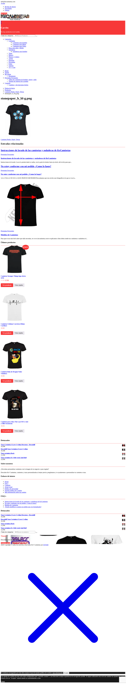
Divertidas (12, 62)
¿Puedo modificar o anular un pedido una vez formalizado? (23, 507)
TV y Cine (12, 67)
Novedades (8, 8)
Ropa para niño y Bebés (16, 48)
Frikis (10, 64)
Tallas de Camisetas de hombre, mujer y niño (23, 79)
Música (11, 55)
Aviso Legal (8, 487)
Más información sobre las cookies (15, 492)
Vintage (11, 66)
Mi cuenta (4, 13)
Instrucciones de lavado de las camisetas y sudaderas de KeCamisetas (35, 150)
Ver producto (6, 285)
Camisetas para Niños (19, 46)
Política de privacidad (11, 489)
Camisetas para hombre (20, 43)
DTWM (45, 545)
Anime (11, 58)
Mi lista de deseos (10, 7)
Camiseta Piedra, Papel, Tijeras (10, 139)
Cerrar (3, 681)
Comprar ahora (5, 543)
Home (7, 71)
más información (57, 673)
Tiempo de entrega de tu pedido (18, 81)
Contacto (7, 83)
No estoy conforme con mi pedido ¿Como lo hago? (26, 166)
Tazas (10, 53)
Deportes (11, 60)
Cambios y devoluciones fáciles (18, 85)
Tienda (7, 72)
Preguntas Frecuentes (11, 78)
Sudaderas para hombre (20, 51)
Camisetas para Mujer (19, 44)
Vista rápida (19, 285)
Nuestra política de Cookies (13, 490)
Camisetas (12, 41)
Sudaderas (12, 50)
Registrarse (12, 76)
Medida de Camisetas (9, 235)
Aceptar (66, 673)
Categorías (8, 39)
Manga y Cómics (14, 57)
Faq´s (6, 483)
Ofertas (7, 10)
